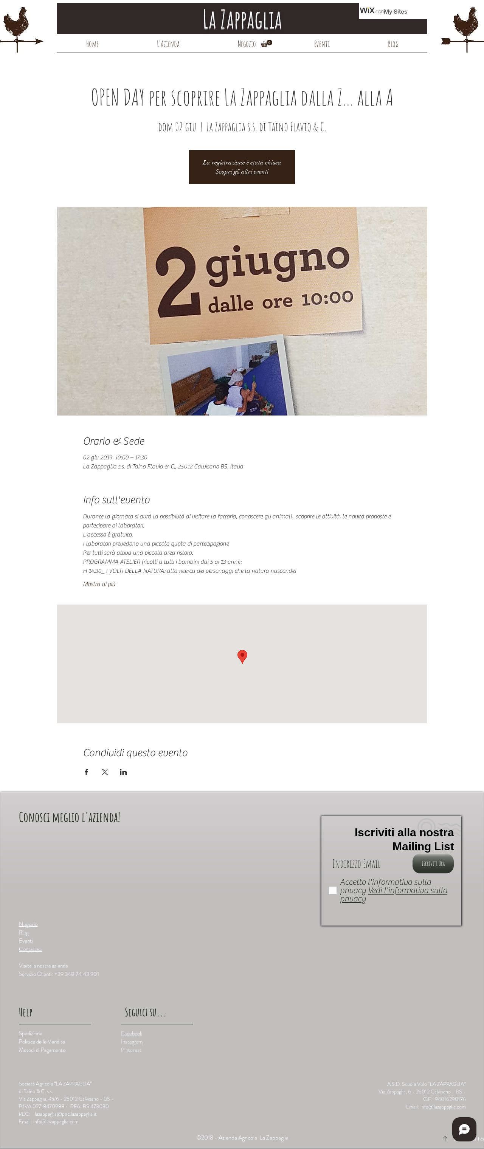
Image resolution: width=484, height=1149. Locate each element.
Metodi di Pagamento (42, 1050)
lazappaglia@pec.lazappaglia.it (66, 1114)
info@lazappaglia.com (56, 1121)
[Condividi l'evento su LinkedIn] (123, 772)
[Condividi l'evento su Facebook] (86, 772)
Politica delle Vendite (42, 1041)
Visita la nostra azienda (43, 965)
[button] (266, 43)
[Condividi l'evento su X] (105, 772)
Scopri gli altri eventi (242, 171)
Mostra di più (99, 584)
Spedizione (30, 1033)
